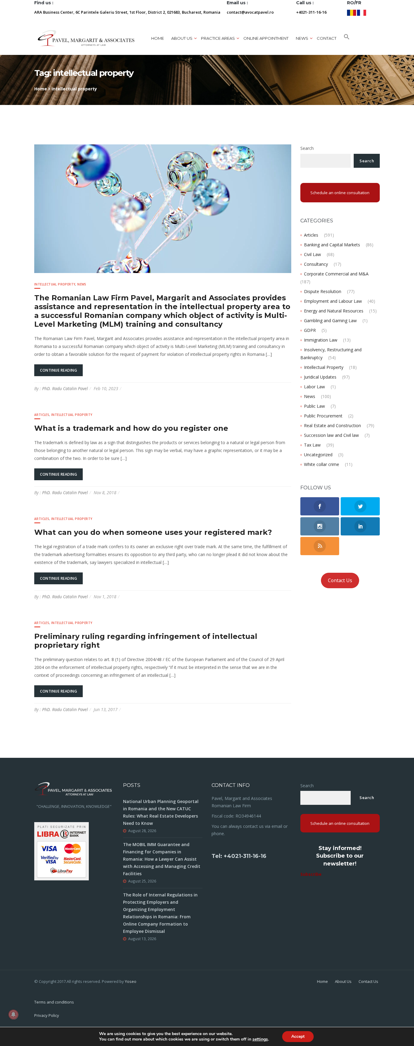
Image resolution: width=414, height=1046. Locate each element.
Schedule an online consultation (339, 192)
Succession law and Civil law (331, 435)
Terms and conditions (54, 1002)
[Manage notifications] (13, 1014)
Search (307, 148)
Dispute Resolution (322, 291)
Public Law (314, 406)
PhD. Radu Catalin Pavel (65, 388)
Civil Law (312, 254)
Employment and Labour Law (333, 301)
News (81, 284)
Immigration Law (320, 340)
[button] (347, 38)
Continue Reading (58, 370)
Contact (326, 38)
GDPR (310, 330)
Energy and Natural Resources (333, 311)
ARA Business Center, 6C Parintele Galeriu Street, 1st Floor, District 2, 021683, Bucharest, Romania (127, 12)
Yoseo (130, 981)
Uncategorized (318, 454)
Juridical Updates (320, 377)
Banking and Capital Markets (332, 245)
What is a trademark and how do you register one (131, 428)
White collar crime (321, 464)
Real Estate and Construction (332, 425)
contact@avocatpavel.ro (250, 12)
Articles (41, 415)
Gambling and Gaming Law (330, 320)
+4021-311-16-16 (311, 12)
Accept (298, 1036)
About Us (343, 981)
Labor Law (314, 387)
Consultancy (316, 264)
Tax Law (312, 445)
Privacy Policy (46, 1015)
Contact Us (340, 580)
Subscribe (311, 874)
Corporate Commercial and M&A (336, 274)
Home (157, 38)
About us (181, 38)
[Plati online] (61, 850)
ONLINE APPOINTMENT (266, 38)
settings (260, 1039)
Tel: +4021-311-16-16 (239, 856)
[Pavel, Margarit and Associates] (86, 38)
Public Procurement (323, 416)
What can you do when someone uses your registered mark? (153, 532)
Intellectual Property (54, 284)
